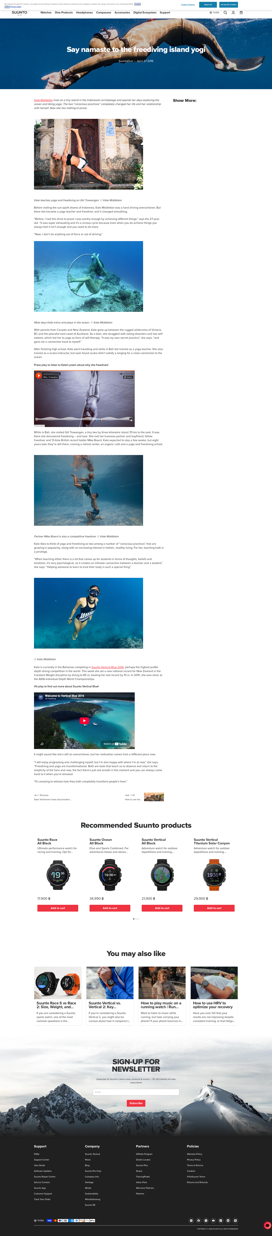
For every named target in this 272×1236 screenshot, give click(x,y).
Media (88, 1188)
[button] (133, 919)
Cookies (191, 1171)
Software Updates (43, 1171)
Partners (140, 1194)
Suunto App (40, 1188)
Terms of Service (195, 1165)
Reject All (208, 5)
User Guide (39, 1165)
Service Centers (42, 1182)
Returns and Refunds (197, 1182)
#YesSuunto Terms (196, 1177)
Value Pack (141, 1182)
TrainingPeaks (143, 1177)
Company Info (92, 1177)
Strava (139, 1171)
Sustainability (91, 1194)
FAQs (36, 1154)
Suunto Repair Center (44, 1177)
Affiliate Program (144, 1154)
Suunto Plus (142, 1165)
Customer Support (43, 1194)
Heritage (89, 1182)
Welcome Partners (145, 1188)
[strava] (235, 1220)
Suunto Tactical (92, 1154)
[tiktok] (220, 1220)
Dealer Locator (143, 1160)
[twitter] (206, 1220)
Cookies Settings (188, 5)
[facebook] (198, 1220)
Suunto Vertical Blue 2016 (108, 667)
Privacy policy (15, 7)
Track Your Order (42, 1199)
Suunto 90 (90, 1205)
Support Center (41, 1160)
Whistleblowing (92, 1199)
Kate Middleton (43, 100)
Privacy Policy (194, 1160)
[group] (58, 996)
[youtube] (213, 1220)
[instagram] (191, 1220)
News (88, 1160)
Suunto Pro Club (93, 1171)
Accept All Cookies (228, 5)
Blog (87, 1165)
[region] (136, 5)
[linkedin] (228, 1220)
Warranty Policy (194, 1154)
